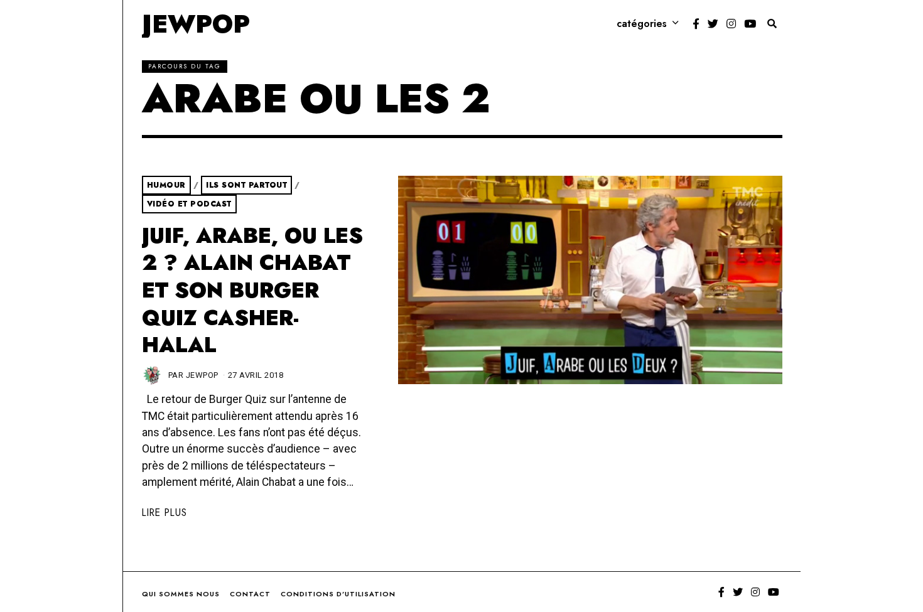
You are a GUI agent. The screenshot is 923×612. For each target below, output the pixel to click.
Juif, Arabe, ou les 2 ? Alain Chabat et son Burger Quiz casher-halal (252, 290)
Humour (166, 185)
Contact (250, 594)
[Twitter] (712, 23)
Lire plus (164, 512)
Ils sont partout (246, 185)
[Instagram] (731, 23)
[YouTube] (750, 23)
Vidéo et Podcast (189, 204)
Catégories (642, 23)
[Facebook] (696, 23)
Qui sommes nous (181, 594)
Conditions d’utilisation (338, 594)
